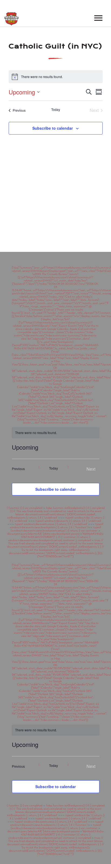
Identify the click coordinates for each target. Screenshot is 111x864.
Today (55, 109)
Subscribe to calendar (52, 128)
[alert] (55, 730)
